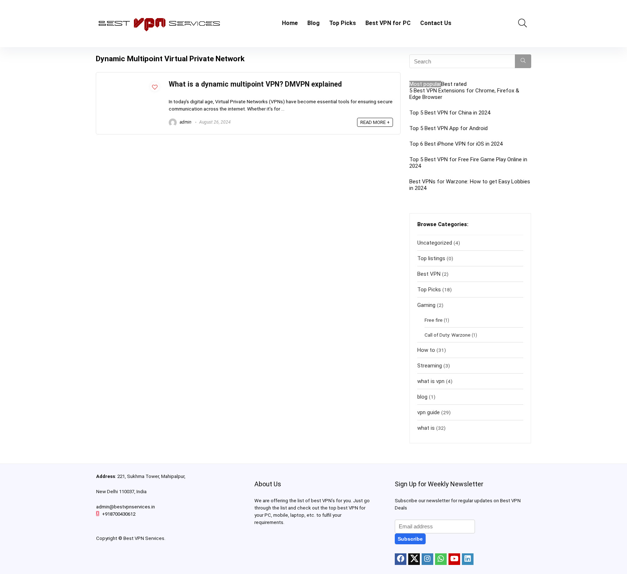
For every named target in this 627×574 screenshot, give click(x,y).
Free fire (434, 320)
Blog (313, 23)
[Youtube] (454, 559)
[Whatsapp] (441, 559)
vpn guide (428, 412)
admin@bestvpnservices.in (125, 506)
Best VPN (428, 274)
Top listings (431, 258)
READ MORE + (375, 122)
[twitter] (414, 559)
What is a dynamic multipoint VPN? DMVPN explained (255, 84)
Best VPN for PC (388, 23)
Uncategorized (434, 243)
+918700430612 (118, 514)
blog (422, 397)
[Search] (523, 61)
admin (185, 122)
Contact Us (435, 23)
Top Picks (342, 23)
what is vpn (430, 381)
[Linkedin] (468, 559)
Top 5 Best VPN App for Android (448, 128)
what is (426, 428)
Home (290, 23)
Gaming (426, 305)
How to (426, 350)
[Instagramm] (427, 559)
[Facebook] (400, 559)
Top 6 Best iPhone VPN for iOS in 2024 (456, 144)
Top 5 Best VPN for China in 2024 (449, 112)
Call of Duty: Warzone (448, 335)
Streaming (429, 365)
